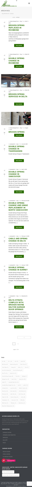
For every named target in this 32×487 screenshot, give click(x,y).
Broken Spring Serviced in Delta (18, 95)
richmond (5, 394)
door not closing (6, 370)
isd (19, 385)
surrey (23, 397)
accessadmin (12, 144)
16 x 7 (10, 361)
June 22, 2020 (25, 144)
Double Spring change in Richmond (16, 60)
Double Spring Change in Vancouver (16, 174)
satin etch (13, 394)
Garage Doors (7, 432)
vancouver (14, 400)
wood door (22, 403)
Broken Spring (17, 132)
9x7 (3, 361)
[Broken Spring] (16, 118)
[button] (3, 460)
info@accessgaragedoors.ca (17, 483)
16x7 (16, 361)
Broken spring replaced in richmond (17, 27)
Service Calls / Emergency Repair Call (10, 475)
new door (5, 391)
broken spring (14, 364)
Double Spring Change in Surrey (18, 268)
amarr (23, 361)
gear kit (14, 379)
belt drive (5, 364)
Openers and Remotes (9, 435)
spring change (14, 397)
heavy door (22, 379)
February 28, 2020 (25, 200)
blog (21, 21)
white (22, 400)
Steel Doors (6, 454)
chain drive (23, 364)
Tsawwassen (5, 400)
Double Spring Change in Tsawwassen (16, 148)
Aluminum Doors (7, 456)
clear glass (5, 367)
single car (5, 397)
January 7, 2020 (25, 265)
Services (5, 437)
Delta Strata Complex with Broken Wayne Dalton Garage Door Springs (17, 305)
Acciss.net (15, 486)
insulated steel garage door (8, 385)
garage (24, 376)
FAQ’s (4, 442)
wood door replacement (8, 406)
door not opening (17, 370)
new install (13, 391)
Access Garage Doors (14, 21)
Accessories (6, 459)
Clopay (13, 367)
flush (18, 376)
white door (5, 403)
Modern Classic (23, 388)
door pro (5, 373)
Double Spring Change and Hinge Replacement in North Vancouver (18, 206)
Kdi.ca (24, 486)
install (4, 382)
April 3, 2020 (24, 169)
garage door (5, 379)
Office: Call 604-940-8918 (8, 471)
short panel (22, 394)
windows (13, 403)
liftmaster (5, 388)
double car (13, 373)
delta (20, 367)
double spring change (7, 376)
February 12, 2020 (25, 236)
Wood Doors (6, 451)
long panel (13, 388)
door (27, 367)
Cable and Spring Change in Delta (18, 239)
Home (14, 17)
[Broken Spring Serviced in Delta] (16, 80)
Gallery (5, 440)
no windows (22, 391)
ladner (25, 385)
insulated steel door (14, 382)
